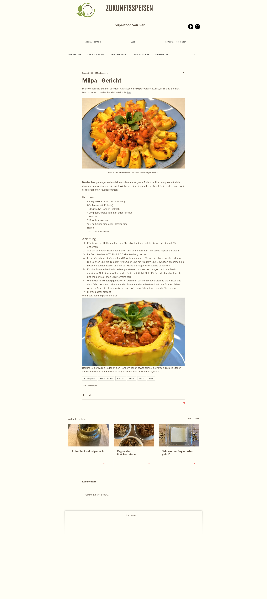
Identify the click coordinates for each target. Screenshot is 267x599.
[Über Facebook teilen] (83, 395)
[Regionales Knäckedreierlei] (134, 435)
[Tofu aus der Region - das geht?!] (179, 435)
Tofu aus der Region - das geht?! (177, 453)
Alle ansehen (193, 419)
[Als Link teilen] (90, 395)
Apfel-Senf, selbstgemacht (88, 451)
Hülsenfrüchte (106, 378)
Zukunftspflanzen (95, 54)
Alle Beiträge (74, 54)
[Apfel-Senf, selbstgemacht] (88, 435)
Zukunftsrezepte (117, 54)
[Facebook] (190, 26)
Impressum (131, 515)
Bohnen (120, 378)
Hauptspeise (89, 378)
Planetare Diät (162, 54)
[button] (195, 54)
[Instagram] (197, 26)
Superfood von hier (130, 25)
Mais (151, 378)
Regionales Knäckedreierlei (126, 453)
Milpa (141, 378)
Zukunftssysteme (140, 54)
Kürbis (132, 378)
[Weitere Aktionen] (183, 73)
